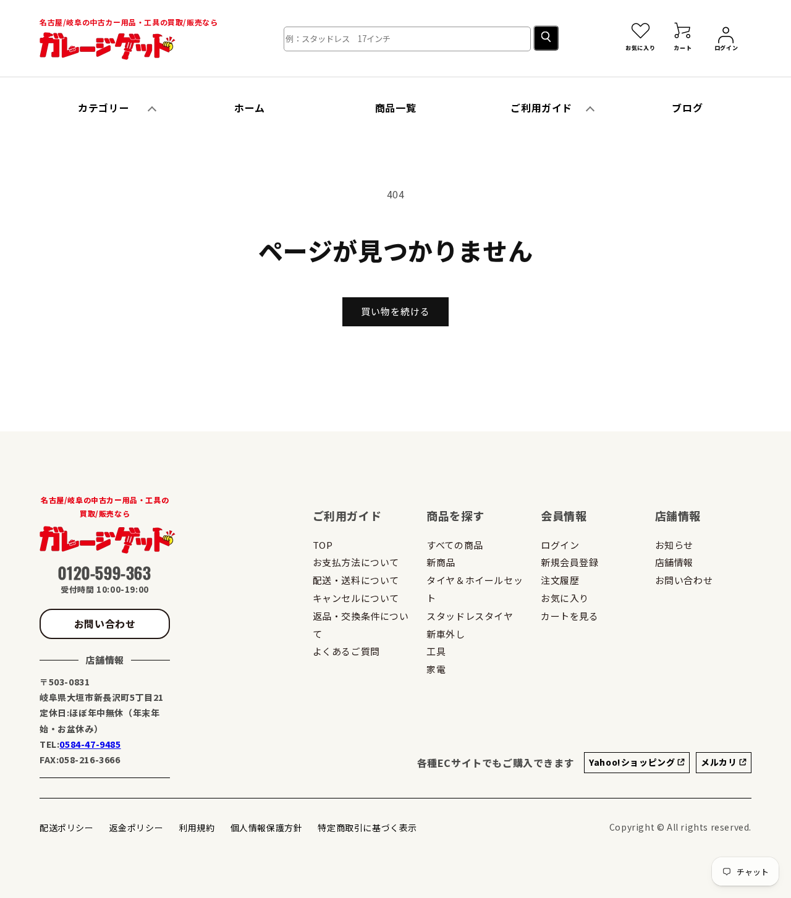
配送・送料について (356, 580)
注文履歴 (560, 580)
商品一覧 (395, 107)
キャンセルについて (356, 597)
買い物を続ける (395, 311)
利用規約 (196, 827)
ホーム (249, 107)
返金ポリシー (136, 827)
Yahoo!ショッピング (633, 762)
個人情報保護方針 (267, 827)
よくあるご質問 (346, 651)
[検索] (546, 38)
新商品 (440, 562)
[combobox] (407, 39)
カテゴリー (103, 107)
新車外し (445, 633)
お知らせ (674, 544)
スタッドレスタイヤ (469, 615)
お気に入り (565, 597)
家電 (436, 669)
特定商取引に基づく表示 (367, 827)
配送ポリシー (67, 827)
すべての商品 (454, 544)
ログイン (560, 544)
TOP (323, 544)
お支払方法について (356, 562)
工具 (436, 651)
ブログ (687, 107)
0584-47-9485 (90, 744)
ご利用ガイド (541, 107)
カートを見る (570, 615)
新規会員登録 (570, 562)
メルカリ (720, 762)
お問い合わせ (105, 623)
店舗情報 (674, 562)
